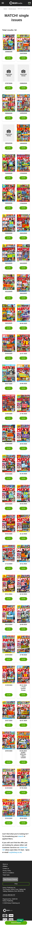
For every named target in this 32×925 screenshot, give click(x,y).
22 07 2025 (23, 353)
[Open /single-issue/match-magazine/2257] (8, 583)
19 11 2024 (23, 564)
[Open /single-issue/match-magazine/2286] (8, 253)
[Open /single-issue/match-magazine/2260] (8, 553)
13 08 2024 (8, 685)
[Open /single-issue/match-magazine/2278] (23, 313)
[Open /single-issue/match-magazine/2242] (23, 808)
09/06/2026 (8, 113)
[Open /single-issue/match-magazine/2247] (8, 740)
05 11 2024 (8, 594)
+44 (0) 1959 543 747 (9, 895)
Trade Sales (6, 875)
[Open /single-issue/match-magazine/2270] (8, 433)
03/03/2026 (8, 203)
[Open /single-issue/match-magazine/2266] (8, 493)
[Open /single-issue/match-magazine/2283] (23, 283)
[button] (29, 2)
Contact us (6, 868)
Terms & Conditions (8, 872)
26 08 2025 (8, 353)
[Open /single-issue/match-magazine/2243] (8, 808)
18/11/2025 (23, 293)
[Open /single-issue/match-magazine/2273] (23, 373)
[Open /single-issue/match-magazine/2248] (23, 710)
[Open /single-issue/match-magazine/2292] (8, 163)
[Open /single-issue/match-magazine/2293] (23, 133)
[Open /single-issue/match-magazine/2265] (23, 493)
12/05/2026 (23, 113)
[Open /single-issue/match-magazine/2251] (8, 674)
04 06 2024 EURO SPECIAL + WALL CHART (23, 754)
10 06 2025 (8, 413)
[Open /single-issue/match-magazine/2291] (23, 163)
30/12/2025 (8, 263)
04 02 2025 (8, 534)
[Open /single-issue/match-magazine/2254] (23, 614)
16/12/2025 (23, 263)
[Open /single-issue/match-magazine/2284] (8, 282)
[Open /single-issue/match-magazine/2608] (8, 133)
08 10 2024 (8, 624)
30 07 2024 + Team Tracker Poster (23, 687)
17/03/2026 (23, 173)
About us (5, 864)
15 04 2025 (8, 474)
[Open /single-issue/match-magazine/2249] (8, 710)
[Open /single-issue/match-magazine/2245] (8, 777)
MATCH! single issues (24, 8)
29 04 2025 (23, 444)
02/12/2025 (8, 291)
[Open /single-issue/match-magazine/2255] (8, 614)
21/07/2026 (23, 53)
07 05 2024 (23, 788)
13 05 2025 (8, 443)
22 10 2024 (23, 594)
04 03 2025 (23, 503)
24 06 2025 (23, 383)
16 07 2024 (8, 720)
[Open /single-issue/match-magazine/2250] (23, 674)
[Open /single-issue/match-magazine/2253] (8, 644)
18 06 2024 (8, 751)
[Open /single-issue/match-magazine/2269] (23, 433)
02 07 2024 (23, 720)
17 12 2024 (8, 564)
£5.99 (8, 58)
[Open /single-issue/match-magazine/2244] (23, 777)
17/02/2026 (23, 203)
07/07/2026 (8, 83)
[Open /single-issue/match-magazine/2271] (23, 403)
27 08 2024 (23, 655)
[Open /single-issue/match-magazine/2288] (8, 223)
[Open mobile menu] (2, 2)
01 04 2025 (23, 473)
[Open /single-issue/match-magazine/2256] (23, 583)
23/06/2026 (23, 83)
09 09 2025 (23, 323)
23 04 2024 (8, 818)
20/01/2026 (23, 233)
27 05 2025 (23, 413)
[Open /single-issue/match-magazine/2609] (23, 102)
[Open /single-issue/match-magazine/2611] (8, 103)
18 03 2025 (8, 504)
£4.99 (23, 58)
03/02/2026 (8, 233)
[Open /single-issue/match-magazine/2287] (23, 223)
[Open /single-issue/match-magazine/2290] (8, 192)
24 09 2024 (23, 624)
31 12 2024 (23, 534)
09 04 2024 (23, 818)
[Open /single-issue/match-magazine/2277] (8, 343)
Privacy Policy (7, 870)
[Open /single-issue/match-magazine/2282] (8, 313)
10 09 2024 (8, 655)
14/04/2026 (23, 143)
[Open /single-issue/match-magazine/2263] (8, 523)
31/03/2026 (8, 173)
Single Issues (12, 8)
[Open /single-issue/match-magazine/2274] (8, 373)
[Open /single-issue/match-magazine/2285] (23, 253)
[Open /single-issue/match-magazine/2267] (23, 463)
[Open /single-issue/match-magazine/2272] (8, 403)
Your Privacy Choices (10, 879)
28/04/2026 (8, 143)
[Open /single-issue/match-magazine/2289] (23, 193)
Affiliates (5, 866)
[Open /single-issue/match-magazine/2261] (23, 523)
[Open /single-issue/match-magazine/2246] (23, 740)
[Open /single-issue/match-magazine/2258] (23, 553)
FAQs (16, 883)
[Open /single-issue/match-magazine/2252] (23, 644)
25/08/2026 (8, 51)
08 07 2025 (8, 383)
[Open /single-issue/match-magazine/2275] (23, 343)
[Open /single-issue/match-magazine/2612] (23, 73)
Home (5, 8)
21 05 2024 (8, 788)
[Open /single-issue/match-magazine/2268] (8, 463)
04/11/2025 (8, 323)
